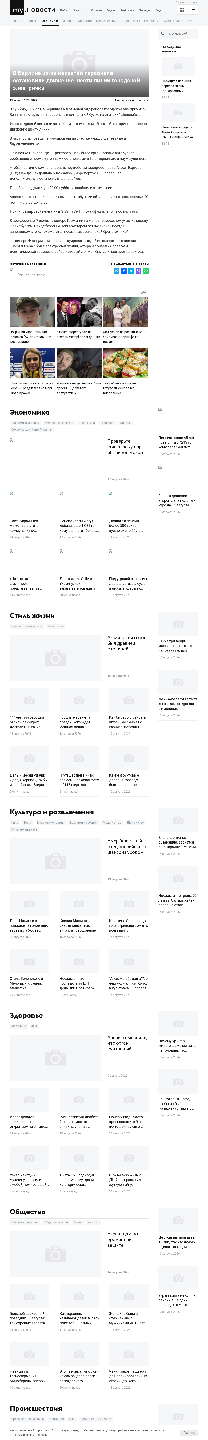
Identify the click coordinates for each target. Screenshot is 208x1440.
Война (64, 10)
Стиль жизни (173, 21)
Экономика (50, 21)
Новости (41, 9)
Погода (144, 10)
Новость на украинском (132, 100)
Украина (68, 21)
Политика (31, 21)
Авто (136, 21)
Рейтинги (127, 10)
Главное (15, 21)
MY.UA (18, 7)
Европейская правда (31, 274)
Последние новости (171, 49)
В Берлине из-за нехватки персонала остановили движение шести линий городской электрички (76, 80)
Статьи (96, 10)
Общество (85, 21)
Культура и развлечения (52, 812)
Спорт (125, 21)
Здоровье (26, 1015)
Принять (189, 1432)
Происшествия (106, 21)
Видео (111, 10)
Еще (159, 10)
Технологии (152, 21)
